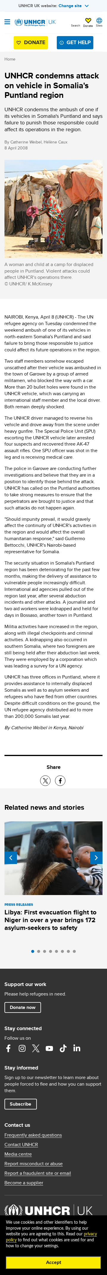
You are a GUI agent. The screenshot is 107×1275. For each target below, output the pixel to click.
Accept (53, 1262)
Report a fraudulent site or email (37, 1173)
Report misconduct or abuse (33, 1163)
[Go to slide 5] (58, 953)
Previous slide (10, 857)
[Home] (35, 22)
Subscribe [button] (20, 1104)
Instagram (22, 1048)
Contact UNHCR (21, 1144)
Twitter (36, 1048)
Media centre (18, 1154)
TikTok (63, 1048)
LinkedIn (77, 1048)
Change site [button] (70, 6)
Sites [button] (99, 25)
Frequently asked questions (33, 1135)
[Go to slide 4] (52, 953)
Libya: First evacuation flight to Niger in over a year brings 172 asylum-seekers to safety (50, 920)
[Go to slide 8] (76, 953)
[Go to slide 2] (40, 953)
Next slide (96, 857)
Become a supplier (23, 1183)
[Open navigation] (7, 22)
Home (9, 59)
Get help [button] (79, 42)
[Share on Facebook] (60, 780)
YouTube (49, 1048)
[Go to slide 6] (64, 953)
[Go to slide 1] (34, 953)
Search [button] (75, 25)
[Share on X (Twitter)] (45, 780)
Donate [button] (88, 26)
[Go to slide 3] (46, 953)
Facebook (8, 1048)
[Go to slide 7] (70, 953)
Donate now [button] (22, 1007)
